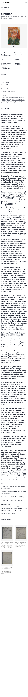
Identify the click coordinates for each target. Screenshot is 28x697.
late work (18, 101)
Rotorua (4, 101)
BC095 (9, 204)
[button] (3, 36)
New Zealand (11, 101)
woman (3, 99)
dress (8, 99)
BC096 (9, 198)
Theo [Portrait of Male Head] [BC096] (12, 497)
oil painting (5, 97)
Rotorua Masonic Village (18, 99)
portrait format (13, 97)
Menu (25, 2)
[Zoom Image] (3, 46)
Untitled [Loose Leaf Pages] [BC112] (12, 500)
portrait (21, 97)
